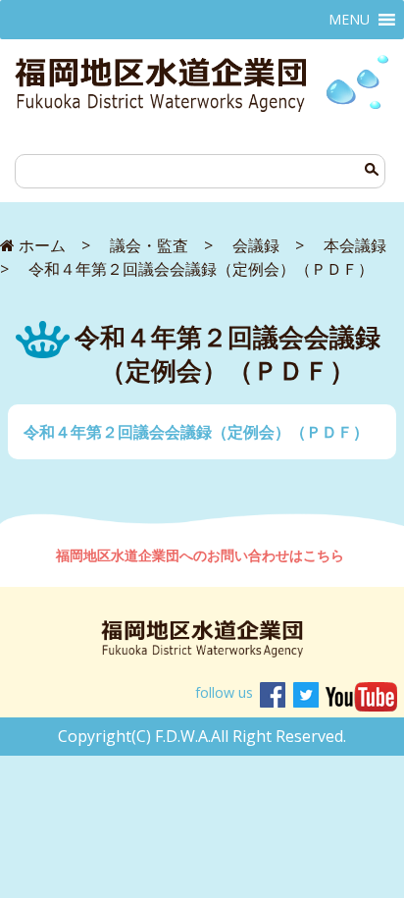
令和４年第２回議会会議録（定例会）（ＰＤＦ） (196, 432)
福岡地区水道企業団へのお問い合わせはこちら (202, 555)
